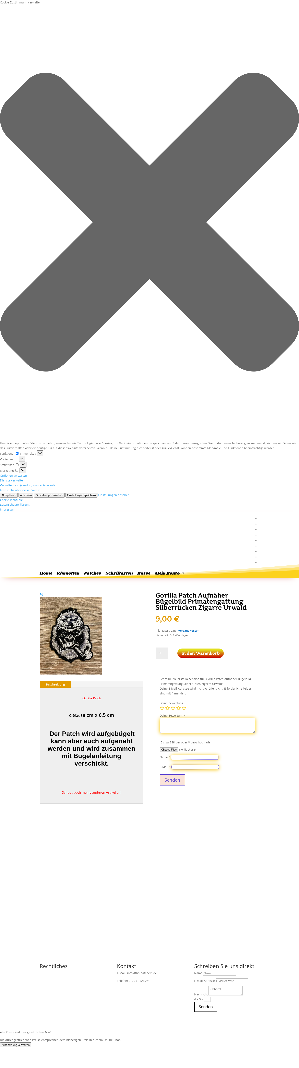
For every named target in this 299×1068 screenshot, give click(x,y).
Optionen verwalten (13, 475)
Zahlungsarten (84, 986)
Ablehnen (26, 495)
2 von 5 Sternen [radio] (167, 708)
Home (46, 574)
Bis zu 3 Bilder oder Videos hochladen (186, 742)
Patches (92, 574)
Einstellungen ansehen (49, 495)
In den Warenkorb (200, 653)
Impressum (7, 509)
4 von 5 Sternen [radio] (178, 708)
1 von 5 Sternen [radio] (162, 708)
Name (165, 757)
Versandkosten (188, 630)
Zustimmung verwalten (16, 1045)
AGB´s (96, 980)
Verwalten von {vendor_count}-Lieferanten (28, 485)
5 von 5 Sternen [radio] (184, 708)
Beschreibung (55, 684)
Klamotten (68, 574)
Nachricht (201, 994)
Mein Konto (167, 574)
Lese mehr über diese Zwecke (20, 490)
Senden (172, 780)
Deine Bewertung (171, 703)
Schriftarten (119, 574)
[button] (149, 223)
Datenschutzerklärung (15, 504)
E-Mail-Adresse (204, 981)
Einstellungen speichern (81, 495)
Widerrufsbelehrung (73, 980)
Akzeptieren (9, 495)
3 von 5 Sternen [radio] (173, 708)
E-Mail (165, 767)
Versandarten (49, 992)
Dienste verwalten (12, 480)
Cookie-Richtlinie (11, 500)
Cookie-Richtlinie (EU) (77, 992)
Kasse (143, 574)
